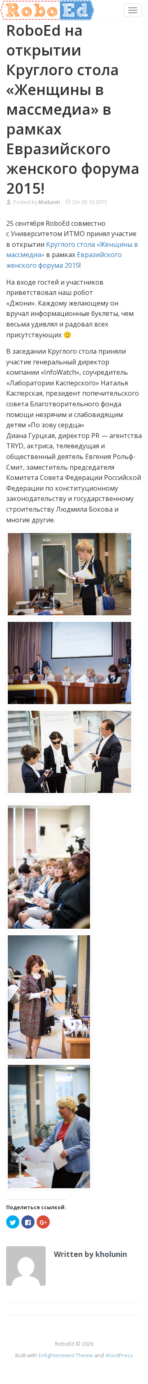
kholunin (49, 202)
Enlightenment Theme (66, 1355)
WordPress (119, 1355)
